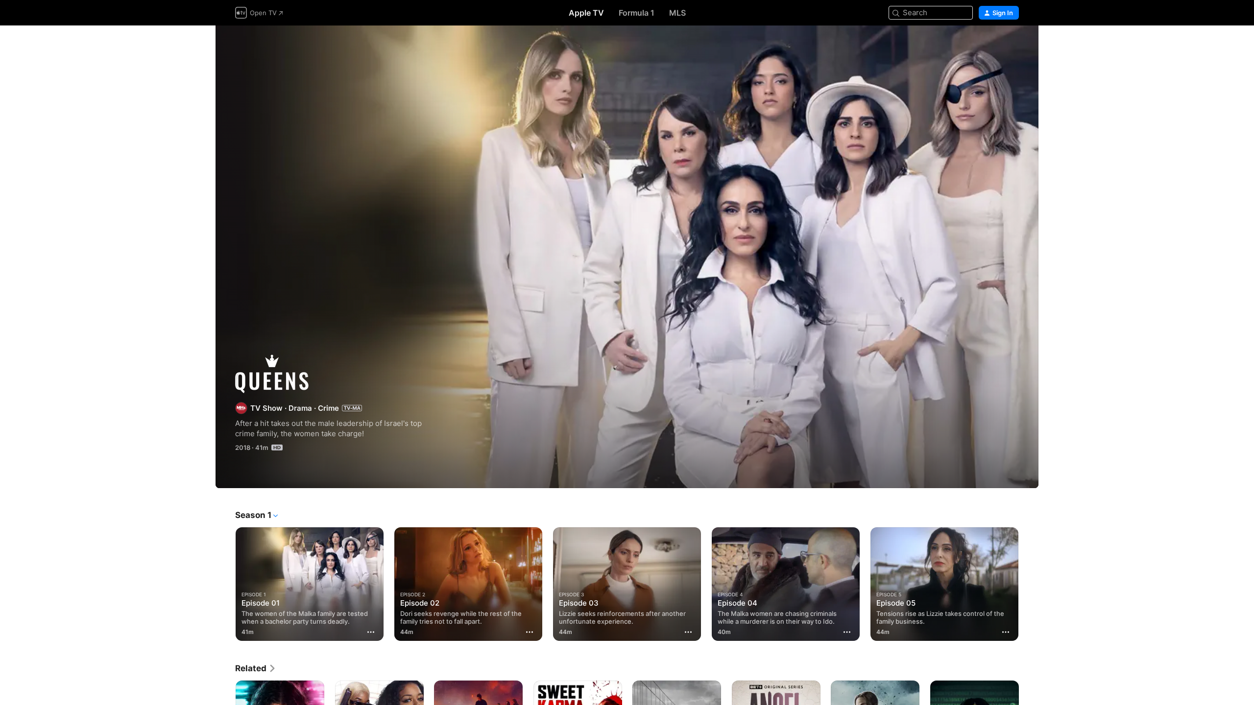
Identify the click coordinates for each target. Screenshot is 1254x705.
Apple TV (586, 13)
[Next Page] (1029, 584)
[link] (255, 668)
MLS (677, 13)
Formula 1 (636, 13)
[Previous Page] (225, 584)
